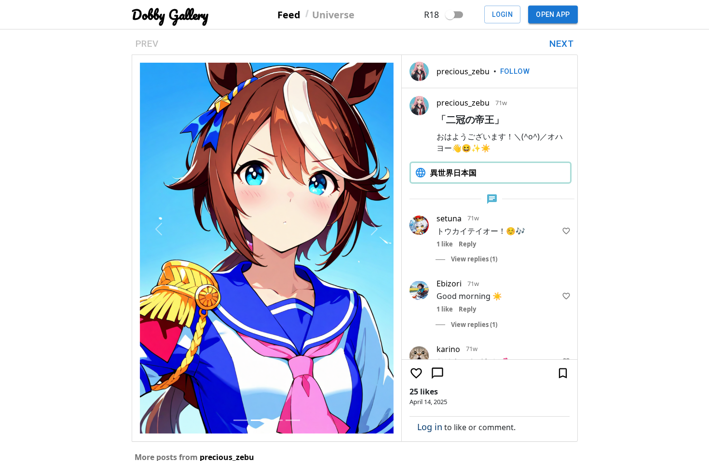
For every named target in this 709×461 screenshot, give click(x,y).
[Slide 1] (240, 420)
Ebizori (449, 283)
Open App (553, 14)
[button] (159, 229)
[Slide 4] (293, 420)
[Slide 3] (275, 420)
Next (561, 43)
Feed (288, 14)
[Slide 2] (258, 420)
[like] (566, 231)
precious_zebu (463, 71)
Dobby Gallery (170, 14)
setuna (449, 218)
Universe (333, 14)
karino (448, 349)
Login (502, 14)
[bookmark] (562, 373)
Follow (515, 71)
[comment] (437, 373)
